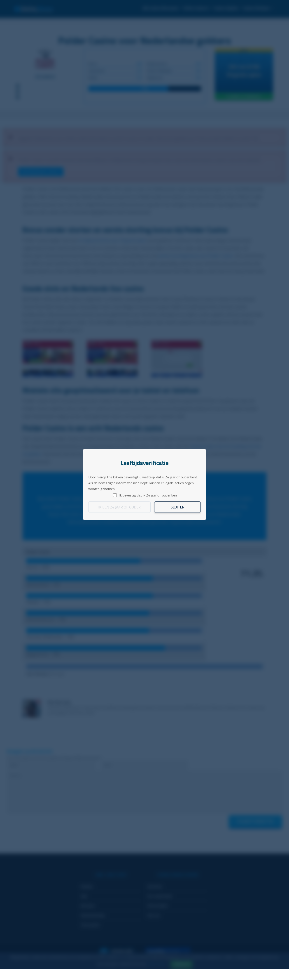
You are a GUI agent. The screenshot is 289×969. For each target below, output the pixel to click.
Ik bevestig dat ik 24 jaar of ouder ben (148, 495)
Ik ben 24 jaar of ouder (119, 507)
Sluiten (177, 507)
